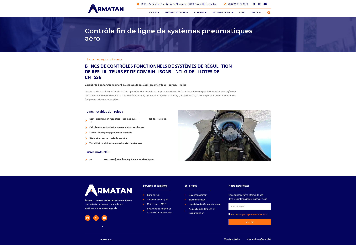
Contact (254, 13)
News (241, 13)
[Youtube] (265, 4)
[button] (269, 13)
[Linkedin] (254, 4)
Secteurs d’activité (221, 13)
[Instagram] (259, 4)
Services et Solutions (175, 13)
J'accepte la (249, 214)
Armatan (152, 13)
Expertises (199, 13)
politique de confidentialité (255, 214)
